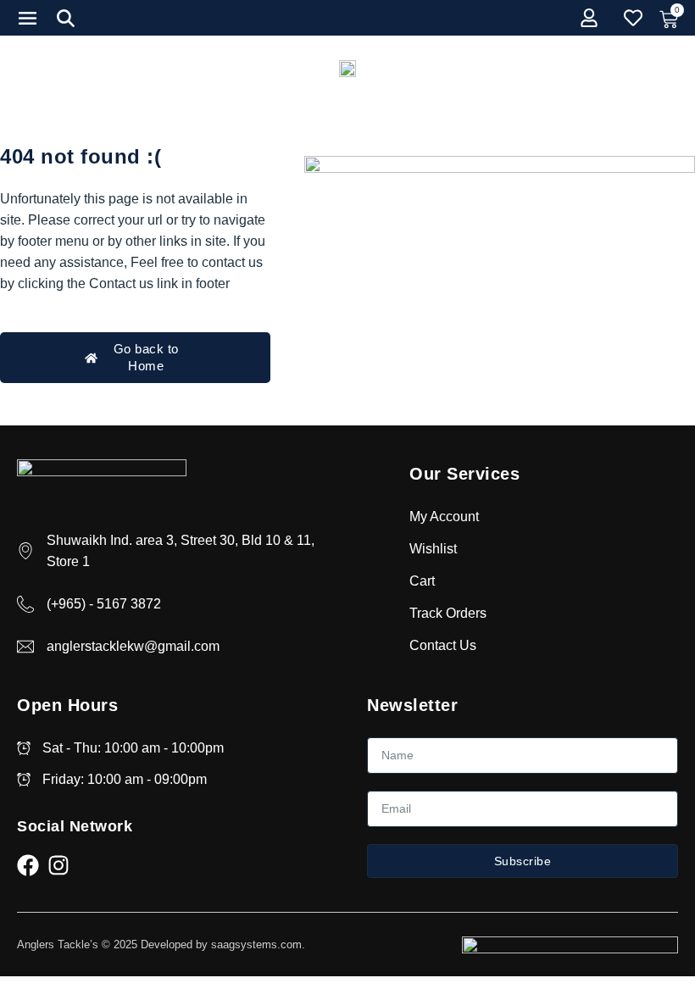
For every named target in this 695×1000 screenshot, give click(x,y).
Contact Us (442, 645)
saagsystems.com (256, 944)
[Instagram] (58, 865)
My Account (444, 516)
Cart (422, 581)
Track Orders (447, 613)
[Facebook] (28, 865)
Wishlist (433, 549)
